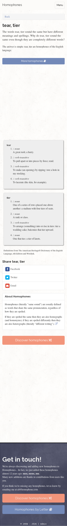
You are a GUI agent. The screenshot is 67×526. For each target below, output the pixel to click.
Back (7, 16)
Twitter (13, 277)
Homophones (12, 5)
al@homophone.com (27, 489)
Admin (43, 524)
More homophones (32, 61)
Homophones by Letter (32, 509)
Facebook (15, 269)
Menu (60, 5)
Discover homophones (32, 340)
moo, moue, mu (31, 473)
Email (13, 285)
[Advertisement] (33, 103)
